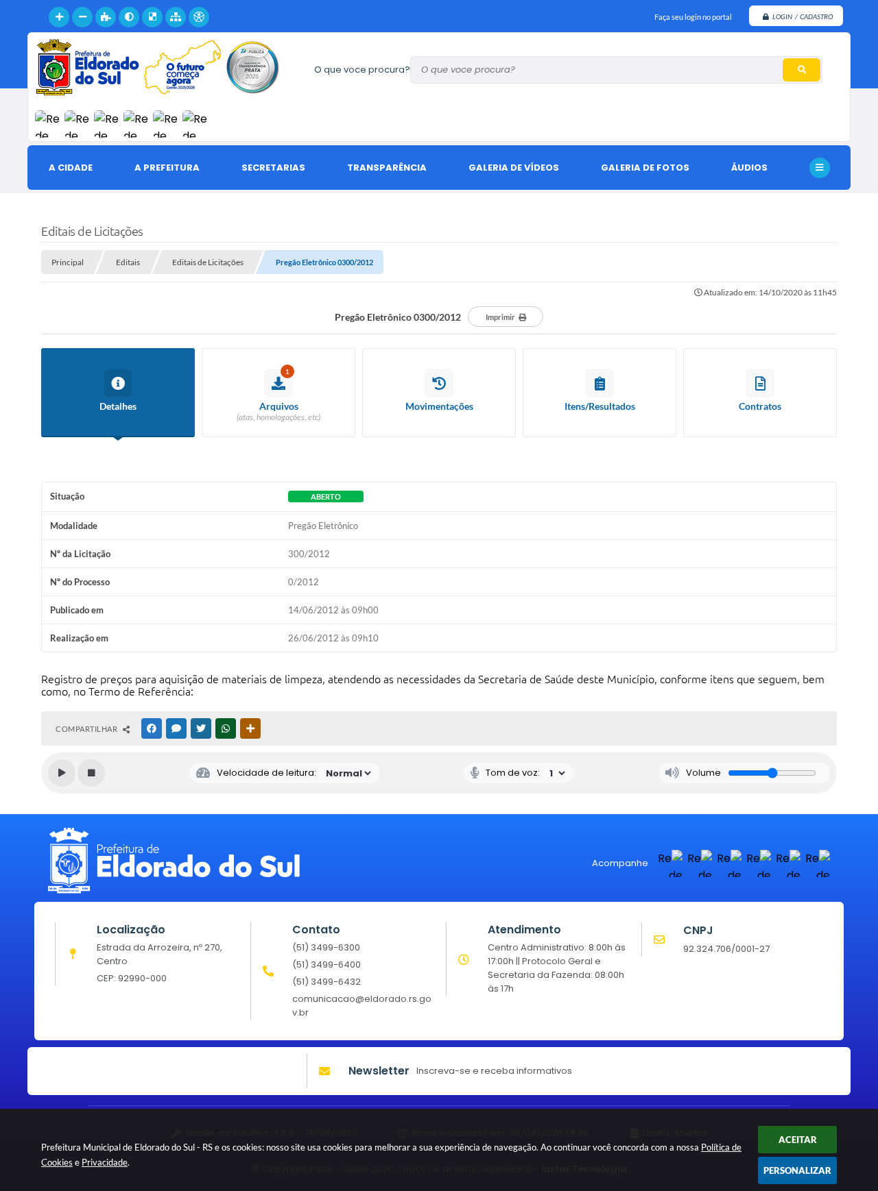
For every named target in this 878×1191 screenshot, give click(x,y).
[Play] (61, 773)
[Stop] (91, 773)
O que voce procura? (362, 69)
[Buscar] (801, 70)
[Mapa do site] (175, 17)
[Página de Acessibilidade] (199, 17)
